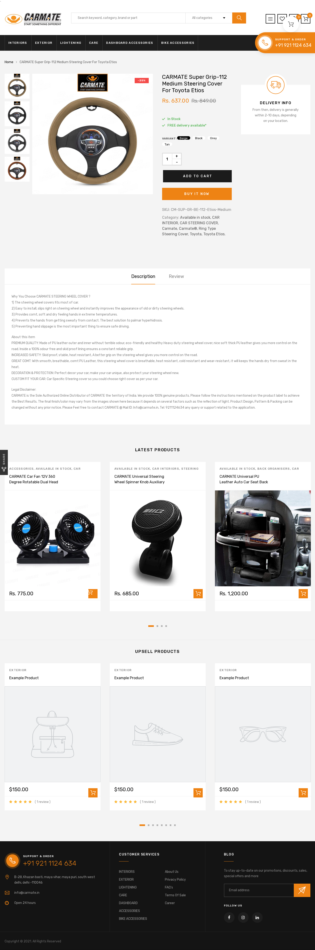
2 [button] (157, 626)
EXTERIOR (43, 42)
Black (199, 138)
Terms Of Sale (175, 895)
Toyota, (196, 234)
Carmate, (170, 228)
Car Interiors (165, 468)
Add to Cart (197, 176)
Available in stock (53, 468)
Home (9, 62)
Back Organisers (273, 468)
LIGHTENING (70, 42)
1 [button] (151, 626)
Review (176, 276)
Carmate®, (188, 228)
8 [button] (175, 825)
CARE (93, 42)
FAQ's (169, 887)
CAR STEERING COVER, (199, 223)
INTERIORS (17, 42)
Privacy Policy (175, 880)
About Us (171, 872)
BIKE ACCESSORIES (178, 42)
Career (170, 903)
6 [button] (166, 825)
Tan (167, 144)
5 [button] (162, 825)
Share (4, 459)
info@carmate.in (26, 893)
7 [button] (170, 825)
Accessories (21, 468)
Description (143, 276)
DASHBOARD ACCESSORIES (129, 42)
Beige (184, 138)
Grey (213, 138)
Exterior (18, 670)
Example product (24, 678)
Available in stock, (195, 217)
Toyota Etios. (214, 234)
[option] (92, 134)
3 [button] (162, 626)
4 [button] (166, 626)
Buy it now (196, 194)
